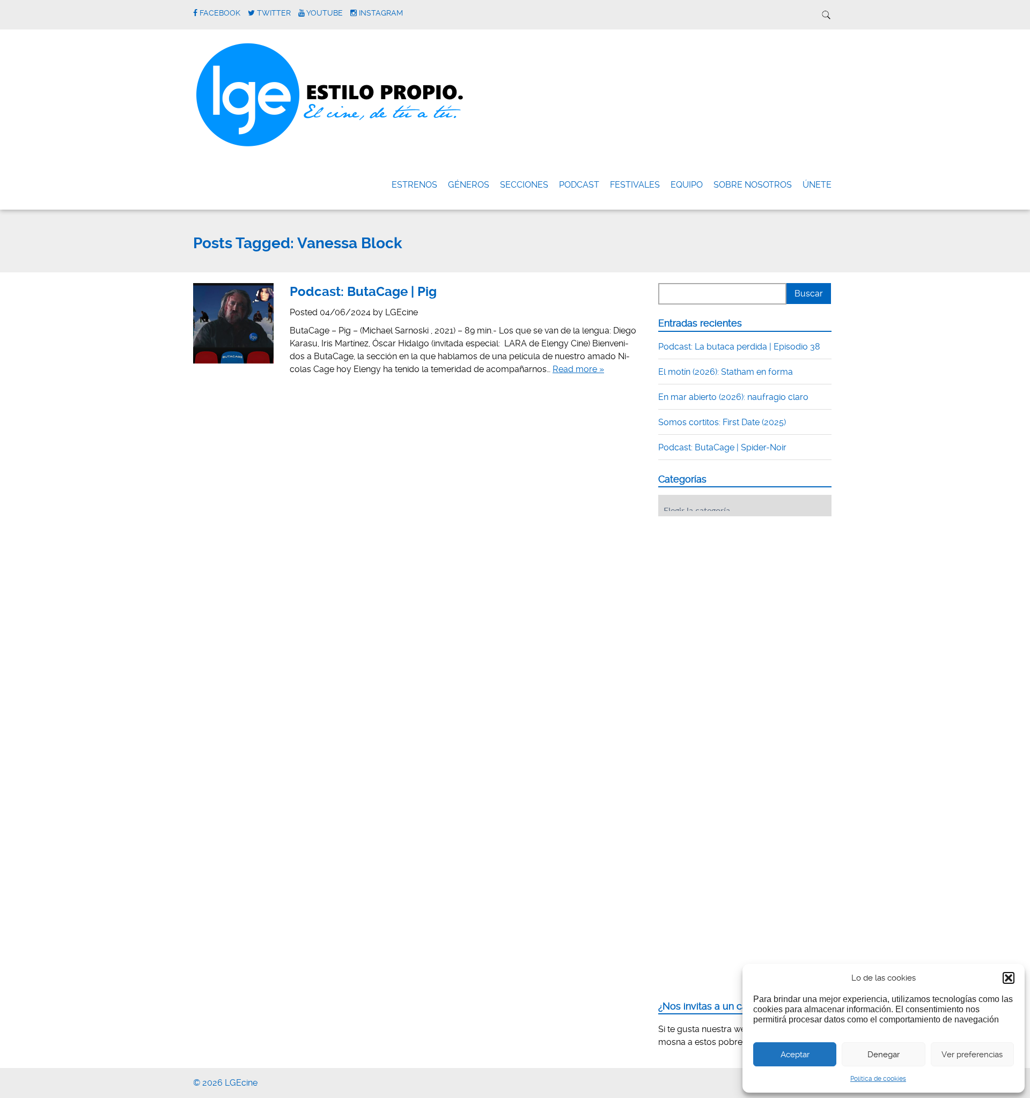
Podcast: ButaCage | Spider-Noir (722, 447)
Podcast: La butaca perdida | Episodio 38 (739, 347)
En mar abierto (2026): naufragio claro (733, 397)
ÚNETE (817, 185)
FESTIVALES (635, 185)
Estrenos (414, 185)
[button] (1008, 978)
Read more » (578, 369)
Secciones (524, 185)
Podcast (579, 185)
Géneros (468, 185)
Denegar (883, 1054)
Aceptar (795, 1054)
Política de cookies (878, 1078)
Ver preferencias (972, 1054)
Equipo (687, 185)
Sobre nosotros (752, 185)
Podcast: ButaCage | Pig (363, 291)
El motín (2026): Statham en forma (725, 372)
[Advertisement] (738, 591)
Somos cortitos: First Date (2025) (722, 422)
